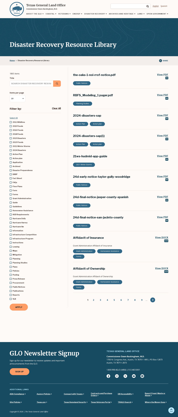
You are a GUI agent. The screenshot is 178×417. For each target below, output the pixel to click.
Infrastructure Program (23, 239)
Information (18, 231)
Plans (15, 267)
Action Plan (18, 154)
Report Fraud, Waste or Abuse (155, 394)
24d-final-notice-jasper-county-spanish (100, 197)
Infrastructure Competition (25, 235)
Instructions (18, 243)
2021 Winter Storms (21, 146)
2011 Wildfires (19, 122)
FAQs (15, 182)
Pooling (16, 275)
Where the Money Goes (155, 402)
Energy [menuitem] (76, 14)
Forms (15, 194)
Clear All (56, 108)
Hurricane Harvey (20, 223)
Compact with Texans (73, 394)
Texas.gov (41, 402)
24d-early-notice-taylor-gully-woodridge (101, 176)
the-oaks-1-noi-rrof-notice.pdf (94, 75)
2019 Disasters (19, 138)
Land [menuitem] (140, 14)
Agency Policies (43, 394)
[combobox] (130, 6)
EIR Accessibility (125, 394)
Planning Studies (20, 263)
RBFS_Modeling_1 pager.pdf (93, 95)
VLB (14, 299)
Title (12, 78)
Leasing (16, 247)
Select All (14, 118)
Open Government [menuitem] (156, 14)
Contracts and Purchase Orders (101, 394)
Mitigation (17, 255)
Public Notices (19, 287)
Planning (16, 259)
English (156, 6)
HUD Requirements (21, 214)
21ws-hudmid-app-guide (90, 156)
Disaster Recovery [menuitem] (94, 14)
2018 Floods (18, 134)
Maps (15, 251)
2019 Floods (18, 142)
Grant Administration (22, 198)
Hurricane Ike (18, 227)
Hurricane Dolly (19, 218)
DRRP (15, 174)
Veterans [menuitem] (63, 14)
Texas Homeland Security (75, 402)
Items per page (17, 92)
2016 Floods (18, 130)
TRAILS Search (124, 402)
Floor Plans (17, 186)
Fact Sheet (17, 178)
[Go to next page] (152, 299)
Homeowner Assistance (23, 210)
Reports (16, 295)
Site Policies (15, 402)
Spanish (164, 6)
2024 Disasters (19, 150)
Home (12, 60)
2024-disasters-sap (87, 115)
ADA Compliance (17, 394)
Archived (16, 166)
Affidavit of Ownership (89, 268)
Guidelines (17, 206)
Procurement (18, 283)
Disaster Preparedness (23, 170)
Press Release (19, 279)
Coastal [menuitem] (50, 14)
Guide (15, 202)
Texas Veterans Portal (100, 402)
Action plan (17, 158)
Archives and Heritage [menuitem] (121, 14)
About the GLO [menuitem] (34, 14)
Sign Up (19, 371)
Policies (16, 271)
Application (18, 162)
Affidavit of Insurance (88, 237)
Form (15, 190)
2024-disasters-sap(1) (89, 136)
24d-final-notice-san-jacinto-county (98, 217)
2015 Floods (18, 126)
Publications (18, 291)
